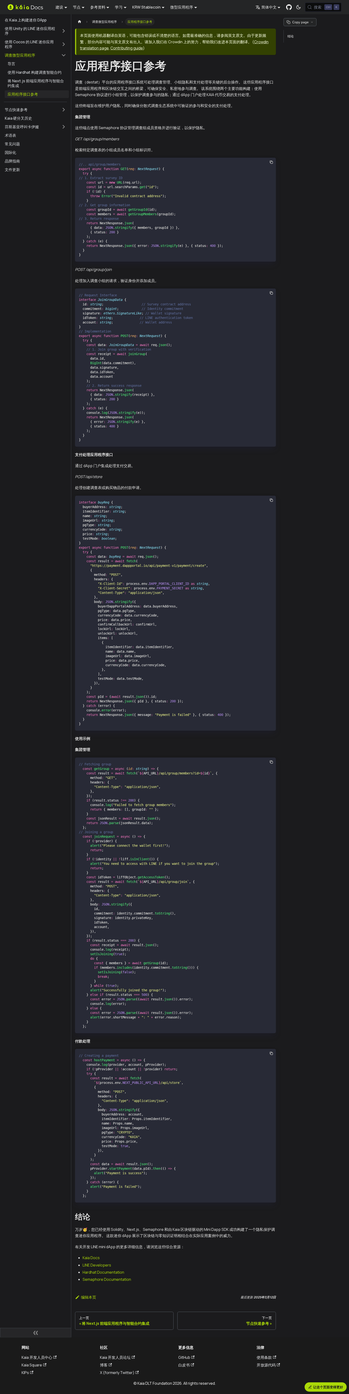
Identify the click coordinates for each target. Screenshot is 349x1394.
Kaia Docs (91, 1257)
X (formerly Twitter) (117, 1372)
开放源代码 (266, 1365)
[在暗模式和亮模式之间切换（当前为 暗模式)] (298, 7)
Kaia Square (32, 1365)
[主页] (79, 21)
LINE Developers (97, 1265)
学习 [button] (119, 7)
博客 (104, 1365)
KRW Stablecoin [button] (146, 7)
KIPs (25, 1372)
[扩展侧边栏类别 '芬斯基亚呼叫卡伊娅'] (63, 127)
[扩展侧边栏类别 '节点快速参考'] (63, 109)
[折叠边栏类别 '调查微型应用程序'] (63, 55)
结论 (291, 36)
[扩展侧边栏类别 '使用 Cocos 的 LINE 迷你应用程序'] (63, 44)
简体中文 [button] (269, 7)
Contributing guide (126, 48)
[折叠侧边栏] (35, 1332)
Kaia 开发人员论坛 (115, 1357)
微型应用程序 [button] (181, 7)
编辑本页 (88, 1297)
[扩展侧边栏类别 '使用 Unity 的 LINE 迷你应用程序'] (63, 31)
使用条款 (264, 1357)
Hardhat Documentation (103, 1272)
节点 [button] (76, 7)
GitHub (184, 1357)
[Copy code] (271, 162)
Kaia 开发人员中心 (37, 1357)
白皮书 (184, 1365)
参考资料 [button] (97, 7)
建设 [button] (59, 7)
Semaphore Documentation (107, 1279)
